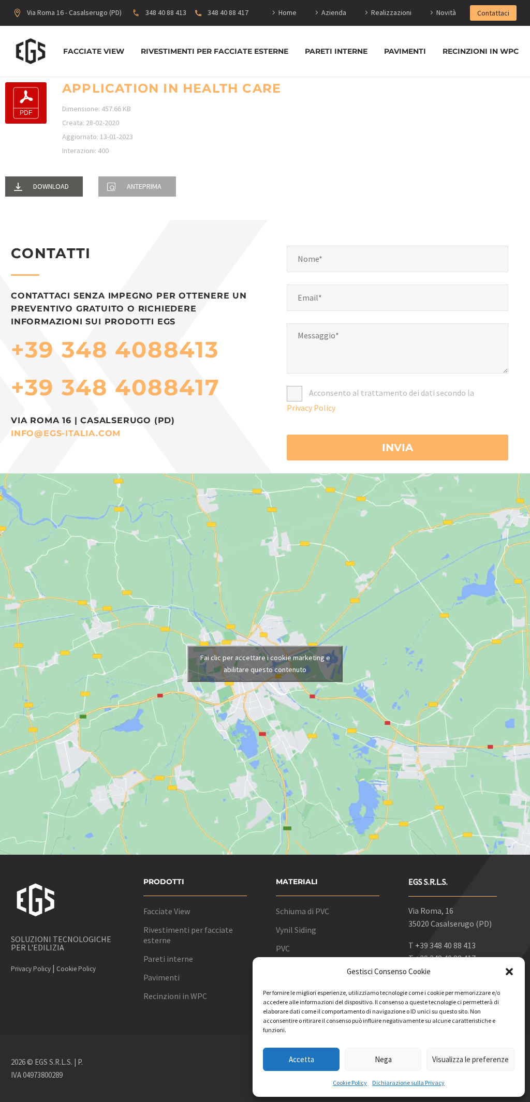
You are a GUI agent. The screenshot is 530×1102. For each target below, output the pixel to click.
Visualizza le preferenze (470, 1059)
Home (287, 12)
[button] (509, 971)
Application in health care (171, 88)
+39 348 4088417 (115, 387)
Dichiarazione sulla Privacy (408, 1082)
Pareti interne (336, 51)
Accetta (301, 1059)
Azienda (333, 12)
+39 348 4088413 (115, 349)
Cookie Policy (350, 1082)
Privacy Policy (311, 408)
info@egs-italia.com (66, 433)
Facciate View (93, 51)
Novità (446, 12)
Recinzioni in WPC (481, 51)
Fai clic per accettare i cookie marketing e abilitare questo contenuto (265, 663)
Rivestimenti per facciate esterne (214, 51)
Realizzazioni (391, 12)
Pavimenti (405, 51)
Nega (383, 1059)
